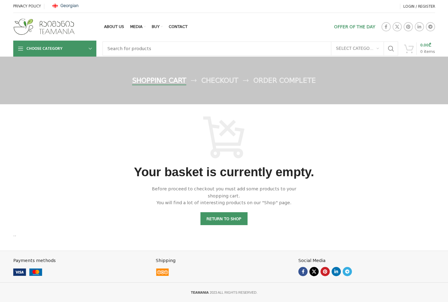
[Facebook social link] (386, 26)
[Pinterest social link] (408, 26)
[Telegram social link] (430, 26)
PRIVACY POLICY (27, 6)
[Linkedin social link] (419, 26)
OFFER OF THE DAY (354, 26)
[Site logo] (44, 26)
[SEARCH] (391, 49)
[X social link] (397, 26)
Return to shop (224, 219)
